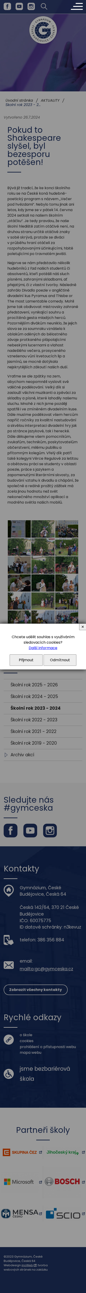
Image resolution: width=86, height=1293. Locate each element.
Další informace (43, 647)
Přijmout (26, 660)
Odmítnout (60, 660)
